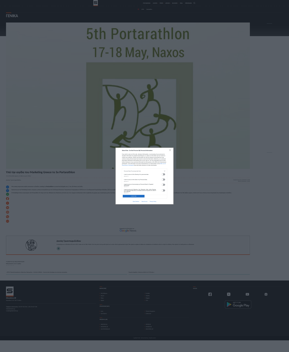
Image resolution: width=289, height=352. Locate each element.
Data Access (144, 201)
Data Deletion (136, 201)
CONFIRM (133, 196)
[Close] (170, 150)
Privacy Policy (153, 201)
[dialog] (144, 176)
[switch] (163, 174)
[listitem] (144, 171)
